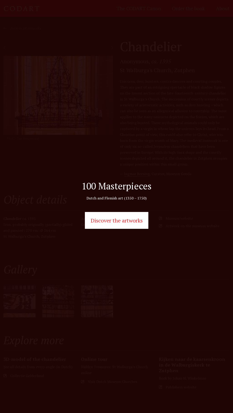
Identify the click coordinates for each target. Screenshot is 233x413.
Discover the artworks (117, 220)
